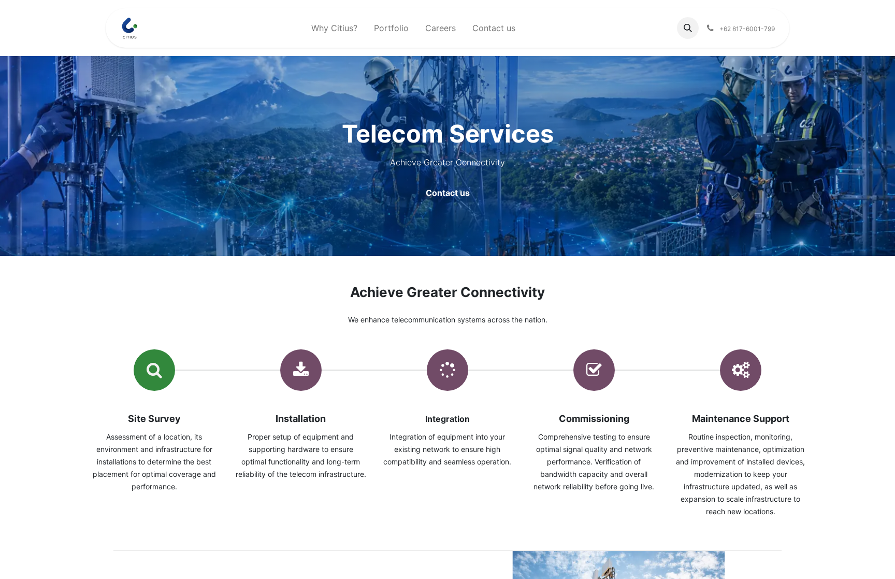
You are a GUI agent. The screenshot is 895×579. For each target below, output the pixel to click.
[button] (688, 28)
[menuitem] (334, 28)
